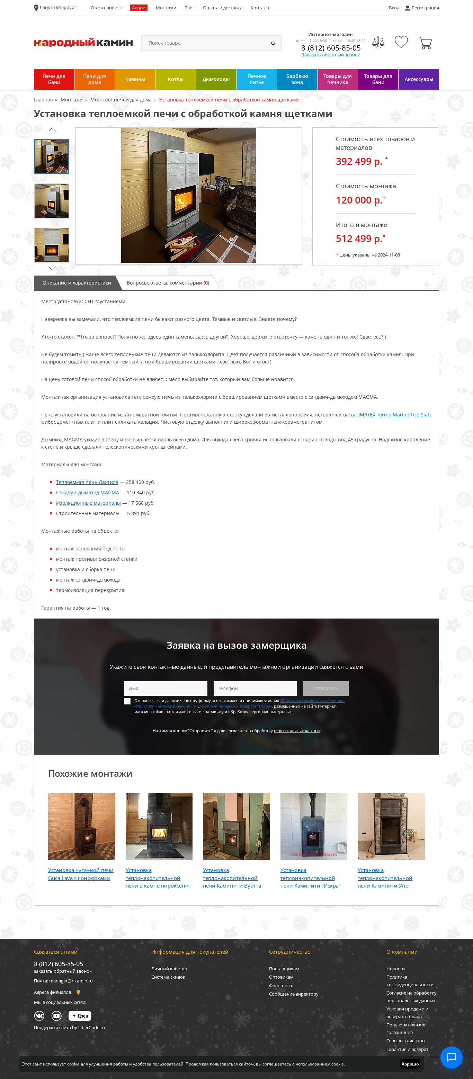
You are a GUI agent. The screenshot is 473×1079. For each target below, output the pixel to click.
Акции (138, 8)
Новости (395, 968)
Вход (394, 8)
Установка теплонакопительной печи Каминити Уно (385, 877)
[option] (189, 196)
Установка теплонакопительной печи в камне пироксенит (158, 877)
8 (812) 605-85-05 (331, 48)
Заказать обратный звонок (331, 55)
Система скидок (168, 977)
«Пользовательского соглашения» (312, 700)
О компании (104, 8)
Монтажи (166, 8)
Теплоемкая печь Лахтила (87, 482)
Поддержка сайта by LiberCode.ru (69, 1027)
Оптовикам (281, 977)
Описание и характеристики (77, 282)
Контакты (261, 8)
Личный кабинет (169, 968)
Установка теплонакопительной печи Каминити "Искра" (310, 877)
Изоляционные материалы (88, 503)
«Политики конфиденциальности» (166, 706)
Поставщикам (284, 968)
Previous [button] (51, 129)
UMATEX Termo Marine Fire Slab (393, 414)
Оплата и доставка (222, 8)
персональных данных (297, 731)
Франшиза (280, 985)
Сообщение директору (294, 994)
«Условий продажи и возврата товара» (236, 706)
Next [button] (51, 269)
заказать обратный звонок (63, 971)
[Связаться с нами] (451, 1057)
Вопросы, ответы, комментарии (168, 282)
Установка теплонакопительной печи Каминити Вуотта (232, 877)
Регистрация (425, 8)
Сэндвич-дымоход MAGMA (87, 492)
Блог (190, 8)
